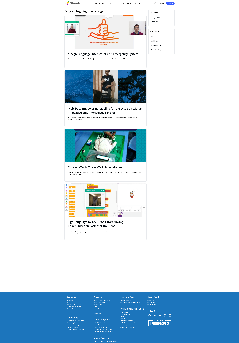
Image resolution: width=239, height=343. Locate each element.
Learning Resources (129, 297)
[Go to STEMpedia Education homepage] (72, 2)
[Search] (155, 3)
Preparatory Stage (156, 45)
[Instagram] (165, 315)
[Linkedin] (170, 315)
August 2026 (156, 18)
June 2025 (155, 22)
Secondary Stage (156, 50)
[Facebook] (149, 315)
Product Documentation (132, 309)
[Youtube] (159, 315)
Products (98, 297)
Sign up (170, 3)
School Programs (102, 319)
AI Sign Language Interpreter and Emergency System (103, 54)
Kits (152, 36)
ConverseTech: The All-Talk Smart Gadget (95, 167)
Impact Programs (102, 338)
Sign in (162, 3)
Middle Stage (155, 41)
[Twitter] (154, 315)
